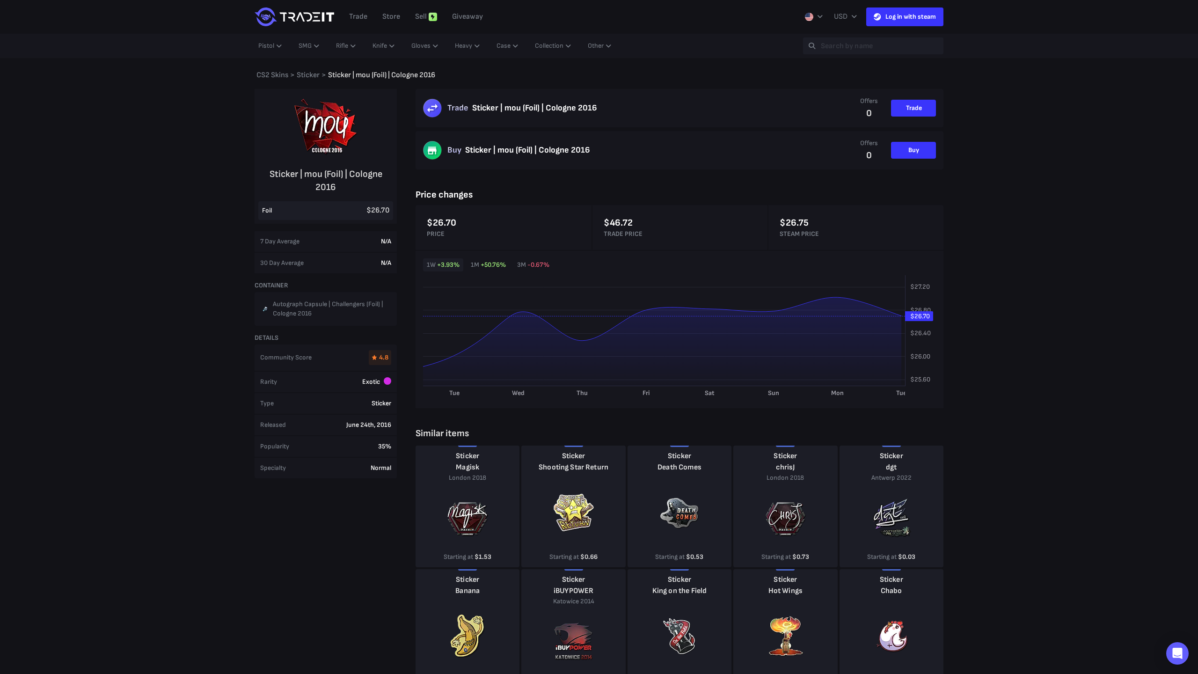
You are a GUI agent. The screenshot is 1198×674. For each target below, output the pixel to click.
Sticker (467, 456)
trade (358, 16)
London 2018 (467, 478)
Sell (421, 16)
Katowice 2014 (573, 601)
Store (391, 16)
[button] (1177, 653)
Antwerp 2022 (891, 478)
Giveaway (467, 16)
